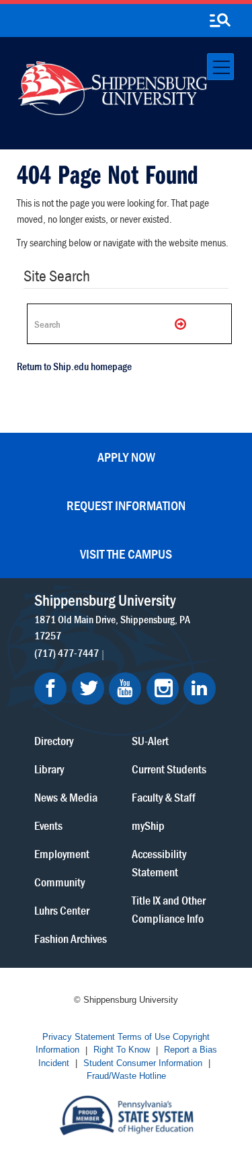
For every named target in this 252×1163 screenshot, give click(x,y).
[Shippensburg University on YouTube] (125, 688)
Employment (61, 853)
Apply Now (126, 456)
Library (49, 769)
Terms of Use (144, 1037)
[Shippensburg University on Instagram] (162, 688)
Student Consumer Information (142, 1063)
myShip (148, 825)
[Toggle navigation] (220, 66)
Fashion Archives (70, 938)
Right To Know (121, 1050)
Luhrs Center (61, 910)
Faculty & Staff (164, 797)
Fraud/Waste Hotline (126, 1076)
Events (48, 825)
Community (59, 882)
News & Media (65, 797)
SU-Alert (150, 740)
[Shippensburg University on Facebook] (50, 688)
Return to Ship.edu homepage (74, 366)
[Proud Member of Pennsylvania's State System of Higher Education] (126, 1114)
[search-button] (220, 21)
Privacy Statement (78, 1037)
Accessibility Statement (159, 863)
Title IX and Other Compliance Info (169, 909)
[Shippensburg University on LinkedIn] (199, 688)
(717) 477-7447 (66, 653)
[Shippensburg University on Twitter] (88, 688)
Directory (53, 740)
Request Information (126, 505)
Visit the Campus (126, 553)
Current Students (169, 769)
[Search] (181, 324)
